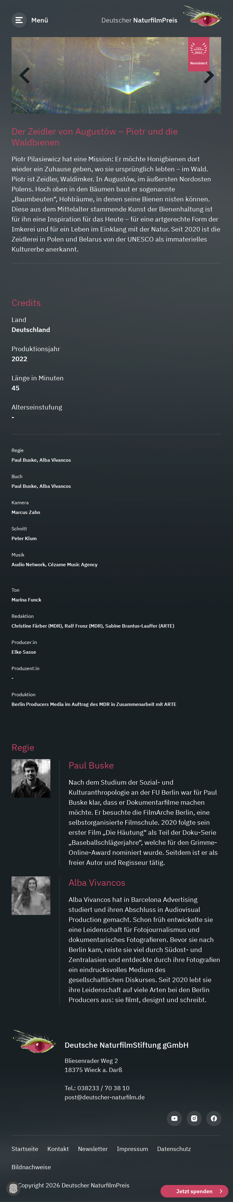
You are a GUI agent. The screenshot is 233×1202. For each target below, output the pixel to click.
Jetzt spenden (194, 1191)
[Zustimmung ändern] (13, 1188)
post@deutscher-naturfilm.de (105, 1097)
